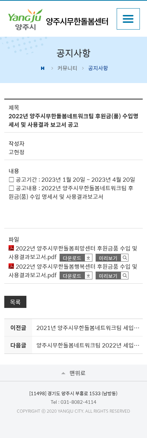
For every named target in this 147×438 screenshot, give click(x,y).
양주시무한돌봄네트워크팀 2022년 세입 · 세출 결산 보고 (88, 345)
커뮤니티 (67, 68)
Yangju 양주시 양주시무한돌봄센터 (58, 19)
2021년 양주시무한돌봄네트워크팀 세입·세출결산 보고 (88, 327)
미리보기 (108, 258)
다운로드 (72, 258)
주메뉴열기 (128, 19)
